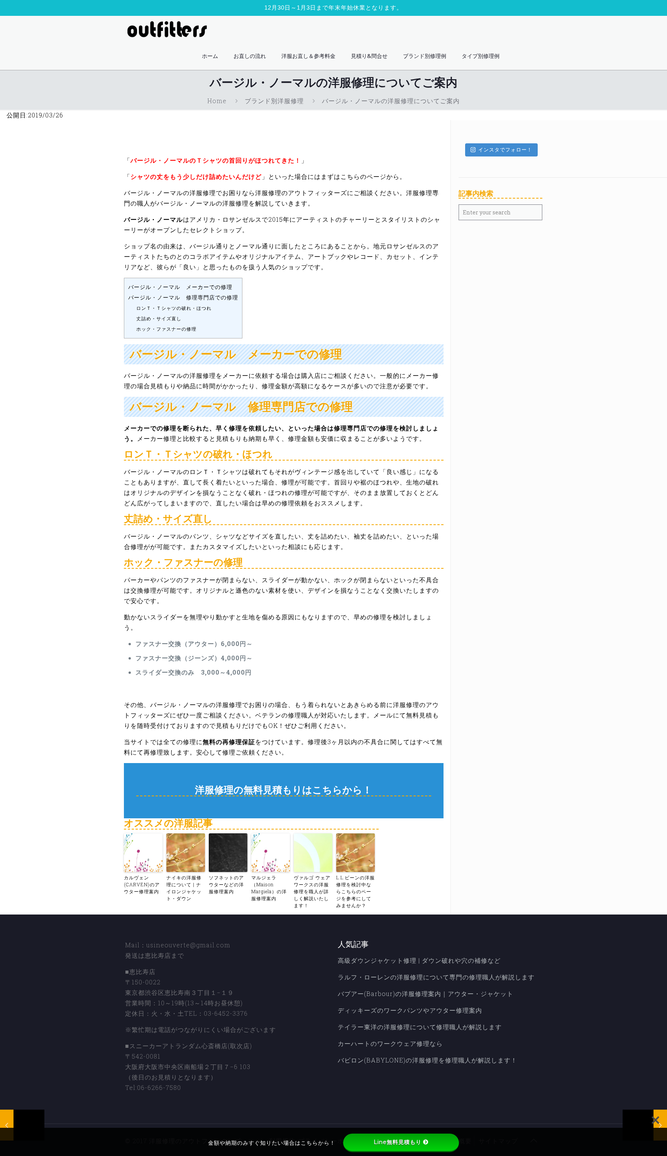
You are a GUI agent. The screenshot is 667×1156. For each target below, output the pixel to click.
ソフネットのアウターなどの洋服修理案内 (226, 884)
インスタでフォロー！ (505, 149)
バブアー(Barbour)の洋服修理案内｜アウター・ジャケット (425, 993)
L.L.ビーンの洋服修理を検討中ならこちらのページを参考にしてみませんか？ (355, 891)
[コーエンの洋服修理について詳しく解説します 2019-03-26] (645, 1125)
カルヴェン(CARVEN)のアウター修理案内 (142, 884)
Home (217, 101)
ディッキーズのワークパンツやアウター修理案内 (410, 1010)
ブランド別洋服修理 (274, 101)
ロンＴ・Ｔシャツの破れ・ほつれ (174, 308)
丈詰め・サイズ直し (158, 318)
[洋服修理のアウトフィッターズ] (169, 29)
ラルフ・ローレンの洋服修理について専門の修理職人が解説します (436, 977)
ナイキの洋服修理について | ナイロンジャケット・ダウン (183, 887)
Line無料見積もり (398, 1142)
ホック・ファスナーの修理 (166, 329)
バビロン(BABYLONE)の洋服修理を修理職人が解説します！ (427, 1060)
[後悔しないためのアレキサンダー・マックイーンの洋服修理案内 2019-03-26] (22, 1125)
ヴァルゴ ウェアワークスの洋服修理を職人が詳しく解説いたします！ (312, 891)
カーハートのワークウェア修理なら (390, 1043)
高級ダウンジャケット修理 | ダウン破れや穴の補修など (419, 960)
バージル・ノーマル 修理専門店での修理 (183, 297)
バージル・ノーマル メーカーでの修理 (180, 287)
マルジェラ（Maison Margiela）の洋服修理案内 (269, 887)
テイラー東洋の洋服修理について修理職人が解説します (420, 1027)
